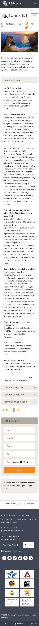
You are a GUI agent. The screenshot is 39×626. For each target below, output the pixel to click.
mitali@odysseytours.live (13, 531)
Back (34, 15)
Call (5, 624)
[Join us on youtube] (20, 558)
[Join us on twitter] (15, 558)
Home (7, 503)
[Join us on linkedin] (31, 558)
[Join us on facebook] (4, 558)
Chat (35, 624)
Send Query (7, 410)
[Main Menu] (35, 4)
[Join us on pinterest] (25, 558)
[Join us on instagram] (9, 558)
